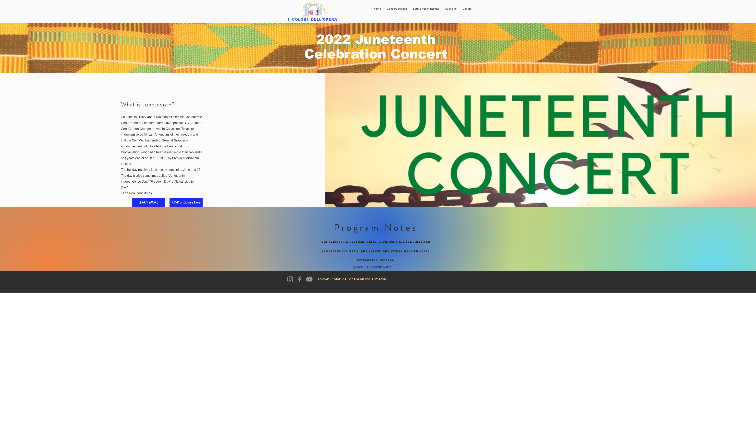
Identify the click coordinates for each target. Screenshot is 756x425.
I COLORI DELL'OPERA (312, 19)
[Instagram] (290, 279)
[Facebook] (300, 279)
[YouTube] (309, 279)
